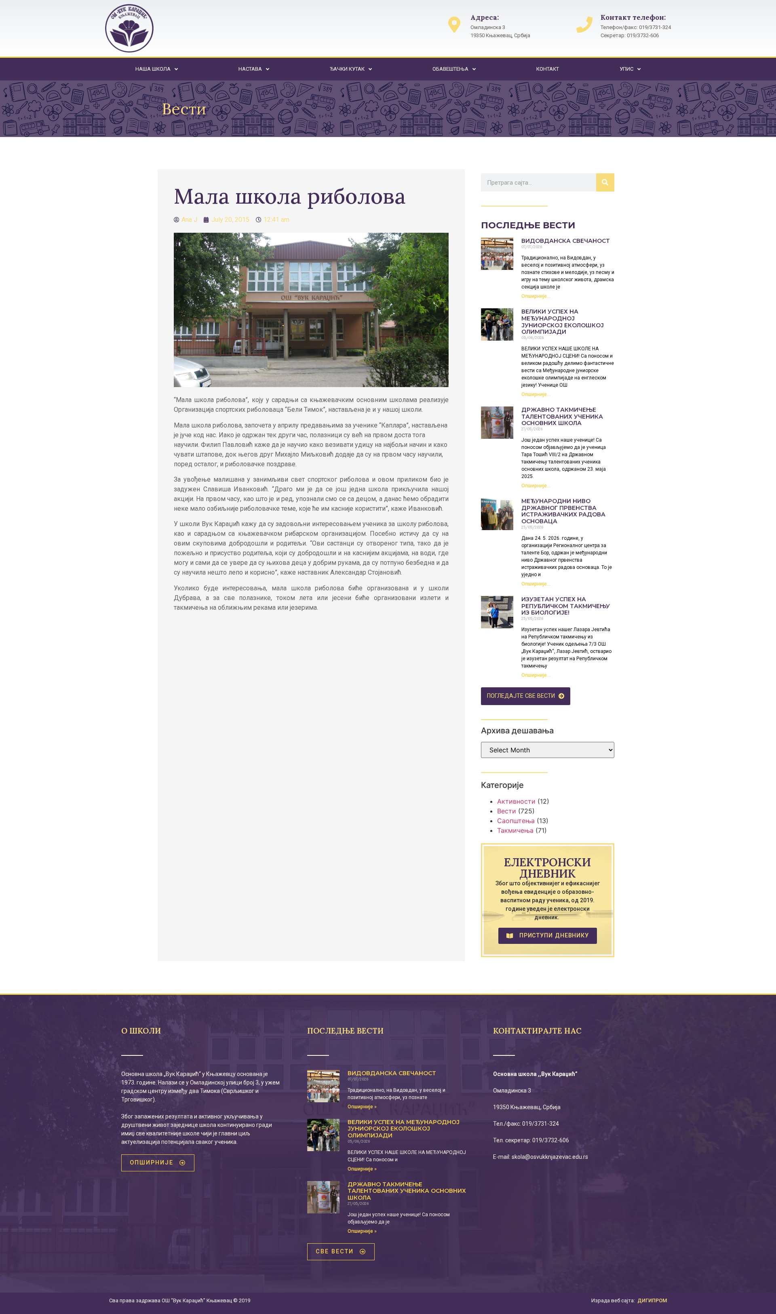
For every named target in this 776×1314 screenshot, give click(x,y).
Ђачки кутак (347, 69)
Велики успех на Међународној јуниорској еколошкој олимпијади (562, 321)
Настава (250, 69)
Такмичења (515, 830)
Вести (506, 811)
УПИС (626, 69)
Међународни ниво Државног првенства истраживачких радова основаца (563, 511)
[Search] (605, 182)
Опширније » (362, 1107)
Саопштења (516, 821)
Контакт (547, 69)
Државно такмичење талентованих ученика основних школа (562, 416)
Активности (516, 801)
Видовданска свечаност (565, 240)
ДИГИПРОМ (652, 1300)
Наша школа (153, 69)
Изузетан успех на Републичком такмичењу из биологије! (565, 606)
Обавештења (450, 69)
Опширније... (535, 296)
